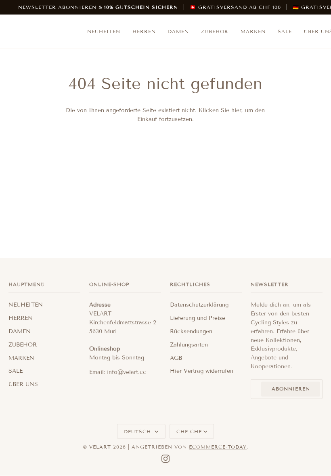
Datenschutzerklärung (199, 304)
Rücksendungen (191, 331)
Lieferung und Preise (197, 318)
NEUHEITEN (25, 304)
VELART (100, 447)
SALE (15, 370)
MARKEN (21, 358)
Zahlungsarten (189, 344)
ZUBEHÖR (22, 344)
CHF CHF (189, 431)
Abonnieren (291, 389)
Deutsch (138, 431)
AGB (176, 358)
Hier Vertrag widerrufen (201, 370)
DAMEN (19, 331)
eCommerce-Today (218, 447)
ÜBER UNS (23, 384)
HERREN (20, 318)
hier (236, 110)
